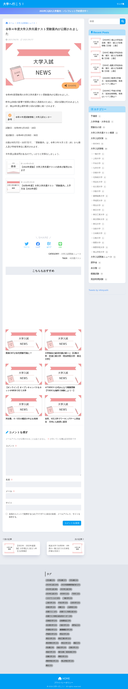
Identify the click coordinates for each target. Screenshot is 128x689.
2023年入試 (66, 589)
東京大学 (98, 210)
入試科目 (72, 607)
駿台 (49, 665)
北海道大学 (99, 177)
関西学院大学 (100, 247)
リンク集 (120, 4)
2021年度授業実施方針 (70, 585)
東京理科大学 (100, 219)
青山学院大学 (100, 252)
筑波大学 (50, 652)
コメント (11, 446)
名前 (9, 479)
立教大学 (98, 238)
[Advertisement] (43, 214)
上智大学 (98, 158)
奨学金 (95, 262)
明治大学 (98, 205)
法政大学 (98, 229)
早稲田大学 (99, 200)
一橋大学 (98, 154)
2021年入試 (52, 585)
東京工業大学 (100, 214)
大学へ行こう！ (13, 4)
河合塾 (50, 647)
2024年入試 (51, 594)
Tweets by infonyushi (98, 290)
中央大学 (98, 163)
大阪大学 (98, 191)
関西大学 (98, 242)
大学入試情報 (99, 148)
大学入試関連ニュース (71, 254)
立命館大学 (99, 233)
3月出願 (73, 580)
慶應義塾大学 (100, 196)
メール (10, 491)
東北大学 (98, 224)
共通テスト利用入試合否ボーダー (59, 616)
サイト (9, 503)
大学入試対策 (99, 138)
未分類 (95, 268)
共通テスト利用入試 (68, 612)
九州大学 (98, 168)
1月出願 (50, 580)
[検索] (123, 21)
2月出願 (62, 580)
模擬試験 (96, 274)
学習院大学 (51, 630)
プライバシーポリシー (63, 683)
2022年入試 (51, 589)
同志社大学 (99, 182)
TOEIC (76, 594)
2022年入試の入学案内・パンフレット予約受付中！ (64, 11)
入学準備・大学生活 (102, 121)
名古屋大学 (99, 186)
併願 (61, 607)
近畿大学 (50, 656)
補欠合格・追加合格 (67, 652)
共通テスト (76, 258)
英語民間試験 (99, 279)
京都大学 (98, 173)
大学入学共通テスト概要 (104, 133)
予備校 (95, 116)
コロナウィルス (53, 598)
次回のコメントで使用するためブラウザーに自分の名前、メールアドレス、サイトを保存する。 (44, 515)
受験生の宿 (98, 127)
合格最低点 (65, 621)
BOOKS (98, 144)
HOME (66, 678)
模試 (77, 643)
